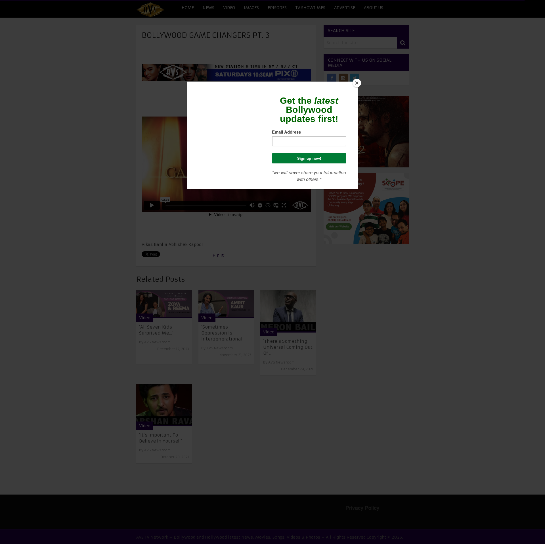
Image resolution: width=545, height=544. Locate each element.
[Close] (357, 83)
